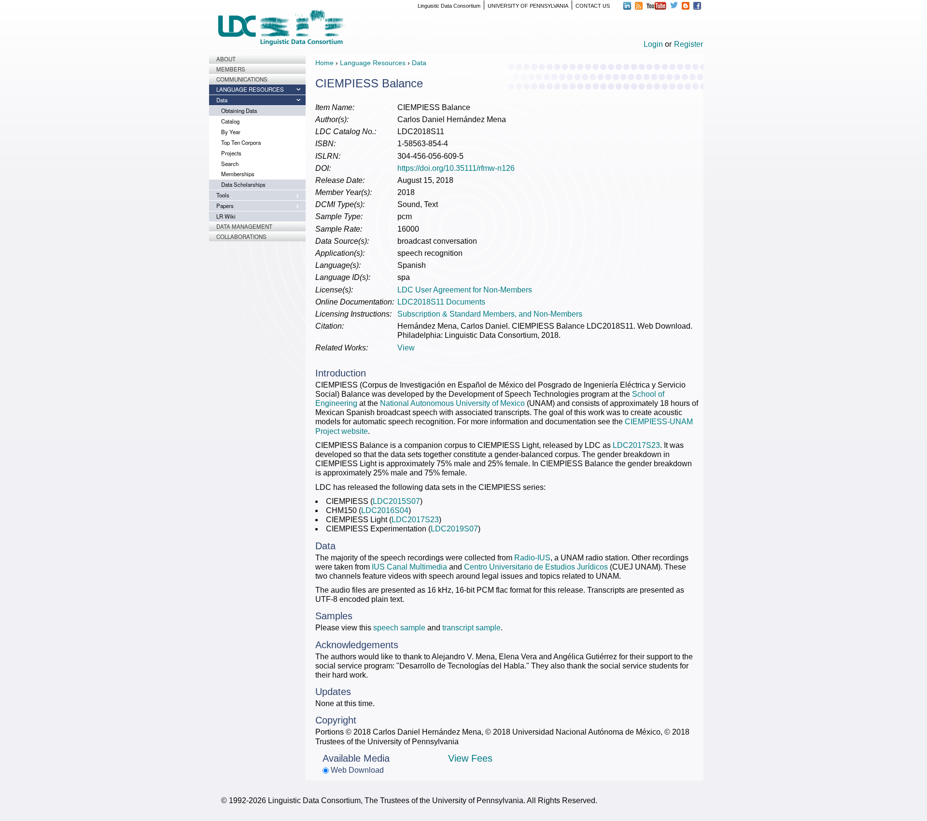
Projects (231, 153)
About (226, 59)
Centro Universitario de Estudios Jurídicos (536, 567)
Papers (225, 205)
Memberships (237, 174)
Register (688, 44)
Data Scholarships (243, 184)
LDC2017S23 (636, 445)
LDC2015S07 (396, 501)
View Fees (470, 758)
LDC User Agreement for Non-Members (464, 290)
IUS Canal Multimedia (409, 567)
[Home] (281, 27)
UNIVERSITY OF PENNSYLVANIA (528, 6)
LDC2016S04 (384, 510)
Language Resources (250, 89)
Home (324, 63)
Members (230, 69)
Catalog (230, 121)
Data (221, 100)
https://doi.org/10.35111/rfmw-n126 (456, 168)
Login (653, 44)
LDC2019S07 (454, 529)
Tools (222, 195)
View (406, 348)
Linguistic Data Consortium (449, 6)
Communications (241, 79)
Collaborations (241, 236)
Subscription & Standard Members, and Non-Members (489, 314)
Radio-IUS (532, 558)
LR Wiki (226, 216)
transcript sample (471, 628)
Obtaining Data (239, 110)
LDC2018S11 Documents (441, 302)
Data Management (244, 226)
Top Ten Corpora (241, 142)
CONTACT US (593, 6)
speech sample (399, 628)
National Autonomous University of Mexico (452, 403)
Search (230, 163)
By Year (230, 132)
